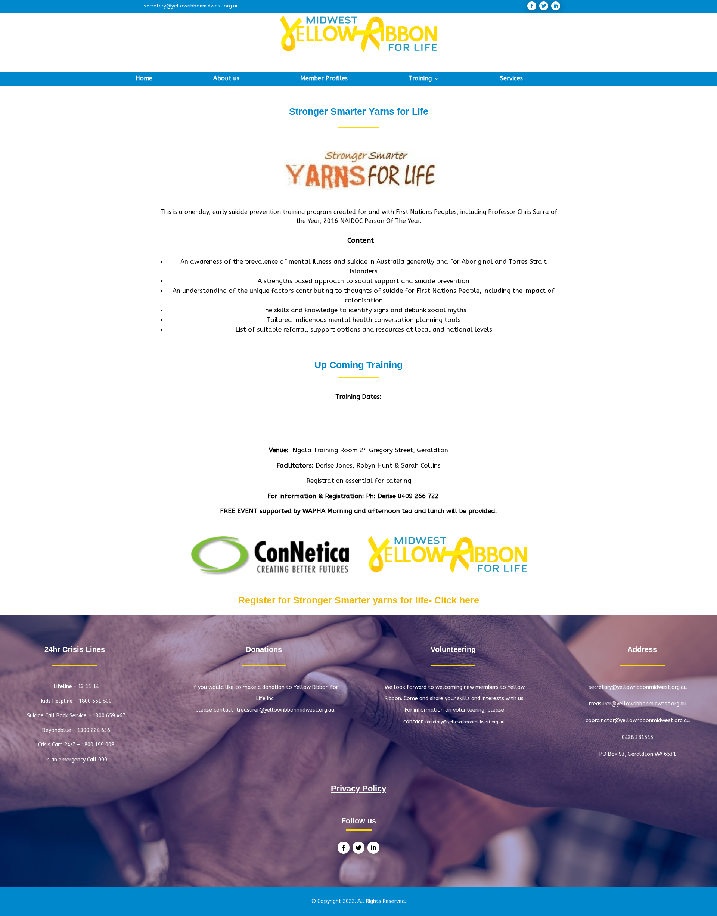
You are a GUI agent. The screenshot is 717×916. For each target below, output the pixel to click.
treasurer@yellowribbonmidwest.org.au (637, 704)
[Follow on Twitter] (543, 5)
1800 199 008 (97, 745)
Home (144, 79)
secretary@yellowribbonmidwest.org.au (191, 6)
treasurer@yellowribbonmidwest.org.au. (285, 710)
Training (420, 79)
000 (102, 760)
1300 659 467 (109, 715)
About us (226, 79)
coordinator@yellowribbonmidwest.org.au (638, 720)
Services (511, 79)
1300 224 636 (93, 730)
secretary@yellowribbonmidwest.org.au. (465, 722)
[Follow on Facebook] (531, 5)
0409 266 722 (419, 496)
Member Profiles (324, 79)
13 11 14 (88, 686)
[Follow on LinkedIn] (555, 5)
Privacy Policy (358, 788)
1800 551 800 (95, 701)
